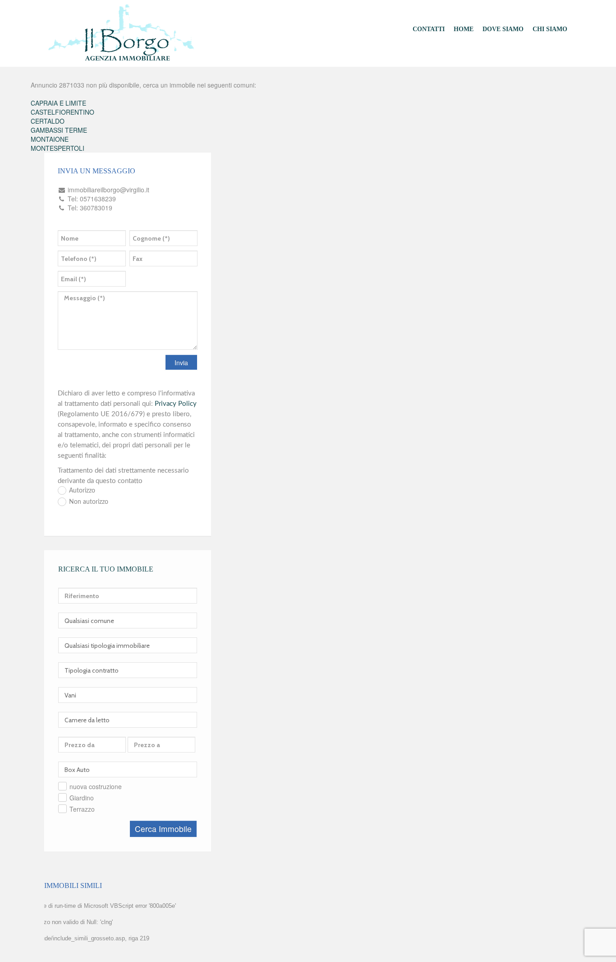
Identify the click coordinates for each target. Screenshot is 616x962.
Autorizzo (82, 491)
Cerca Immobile (163, 828)
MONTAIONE (50, 139)
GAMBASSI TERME (59, 130)
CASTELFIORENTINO (62, 111)
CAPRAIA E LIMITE (58, 102)
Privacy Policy (176, 403)
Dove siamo (503, 29)
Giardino (81, 797)
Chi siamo (550, 29)
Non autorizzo (88, 502)
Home (463, 29)
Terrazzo (82, 808)
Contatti (429, 29)
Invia (181, 362)
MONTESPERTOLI (57, 148)
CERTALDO (47, 120)
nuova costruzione (95, 786)
